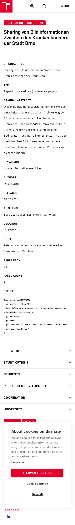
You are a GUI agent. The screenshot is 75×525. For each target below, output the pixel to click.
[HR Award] (8, 516)
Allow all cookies (37, 473)
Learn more (17, 462)
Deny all (37, 494)
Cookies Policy (11, 509)
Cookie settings (37, 483)
